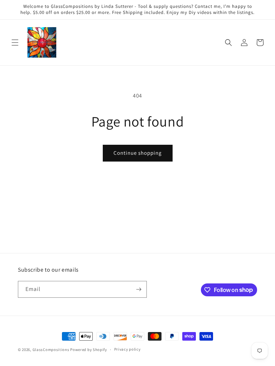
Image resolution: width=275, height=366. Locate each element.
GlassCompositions (51, 349)
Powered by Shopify (88, 349)
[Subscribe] (138, 289)
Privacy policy (127, 349)
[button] (15, 42)
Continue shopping (138, 152)
